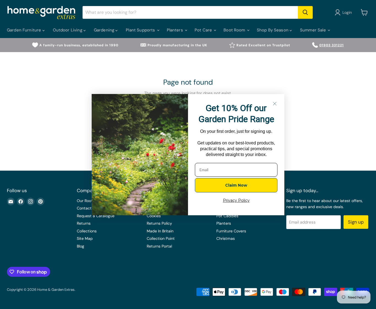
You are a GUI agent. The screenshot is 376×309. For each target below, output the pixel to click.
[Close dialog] (275, 104)
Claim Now (236, 185)
